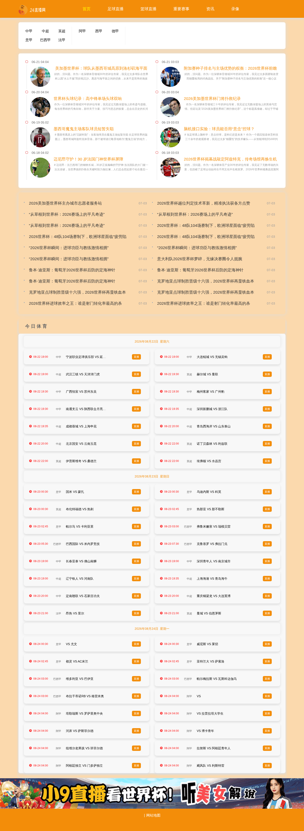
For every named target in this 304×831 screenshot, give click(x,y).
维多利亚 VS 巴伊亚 (79, 679)
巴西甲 (45, 40)
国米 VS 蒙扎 (75, 492)
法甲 (61, 40)
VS (199, 696)
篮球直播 (148, 9)
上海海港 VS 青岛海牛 (212, 578)
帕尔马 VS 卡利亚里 (79, 526)
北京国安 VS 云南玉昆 (81, 443)
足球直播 (115, 9)
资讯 (210, 9)
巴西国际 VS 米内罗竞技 (83, 544)
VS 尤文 (71, 644)
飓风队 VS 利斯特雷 (210, 765)
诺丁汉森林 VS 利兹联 (212, 443)
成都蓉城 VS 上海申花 (81, 426)
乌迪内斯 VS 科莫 (209, 492)
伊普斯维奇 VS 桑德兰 (81, 461)
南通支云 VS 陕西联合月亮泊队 (87, 409)
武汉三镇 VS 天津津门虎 (83, 374)
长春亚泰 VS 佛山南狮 (81, 561)
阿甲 (82, 31)
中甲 (28, 31)
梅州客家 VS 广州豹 (210, 391)
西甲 (98, 31)
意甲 (28, 40)
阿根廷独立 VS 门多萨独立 (84, 765)
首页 (87, 9)
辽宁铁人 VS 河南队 (79, 578)
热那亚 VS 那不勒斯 (210, 509)
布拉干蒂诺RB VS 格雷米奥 (85, 696)
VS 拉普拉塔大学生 (210, 713)
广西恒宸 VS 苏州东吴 (81, 391)
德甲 (115, 31)
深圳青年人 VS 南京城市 (214, 561)
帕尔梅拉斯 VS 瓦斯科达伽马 (217, 679)
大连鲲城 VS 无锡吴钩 (212, 357)
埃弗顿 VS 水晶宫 (209, 461)
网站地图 (153, 815)
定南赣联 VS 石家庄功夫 (83, 596)
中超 (45, 31)
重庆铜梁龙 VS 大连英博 (214, 596)
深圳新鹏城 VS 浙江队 (212, 409)
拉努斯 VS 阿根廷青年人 (214, 748)
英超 (61, 31)
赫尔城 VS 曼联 (207, 374)
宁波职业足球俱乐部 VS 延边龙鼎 (89, 357)
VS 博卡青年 (205, 731)
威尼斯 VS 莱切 (207, 644)
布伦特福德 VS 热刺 (79, 509)
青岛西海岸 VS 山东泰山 (214, 426)
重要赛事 (181, 9)
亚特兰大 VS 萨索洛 (210, 661)
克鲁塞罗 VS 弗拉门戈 (212, 544)
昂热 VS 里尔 (75, 613)
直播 (136, 356)
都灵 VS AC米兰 (77, 661)
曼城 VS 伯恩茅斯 (209, 613)
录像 (235, 9)
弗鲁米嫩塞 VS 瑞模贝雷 (214, 526)
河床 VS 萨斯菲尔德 (79, 731)
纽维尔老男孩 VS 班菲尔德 (84, 748)
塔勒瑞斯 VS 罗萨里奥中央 (84, 713)
